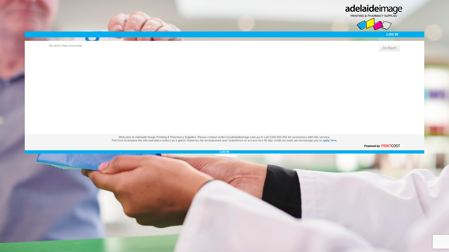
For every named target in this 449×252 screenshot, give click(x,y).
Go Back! (389, 48)
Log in (392, 34)
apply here (329, 140)
